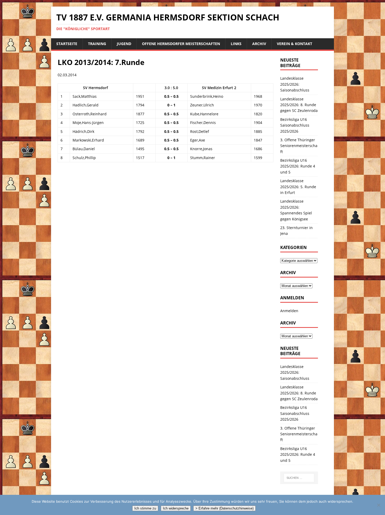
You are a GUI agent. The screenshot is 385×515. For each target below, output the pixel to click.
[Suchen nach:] (299, 477)
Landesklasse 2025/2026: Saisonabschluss (294, 84)
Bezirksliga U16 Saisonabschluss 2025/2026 (294, 125)
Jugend (124, 43)
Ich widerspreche (176, 508)
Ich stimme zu (145, 508)
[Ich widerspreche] (378, 505)
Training (97, 43)
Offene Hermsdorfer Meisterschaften (181, 43)
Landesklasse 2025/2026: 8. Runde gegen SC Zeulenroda (299, 104)
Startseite (66, 43)
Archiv (259, 43)
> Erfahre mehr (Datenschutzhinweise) (224, 508)
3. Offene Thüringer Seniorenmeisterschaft (298, 145)
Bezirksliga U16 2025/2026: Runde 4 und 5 (297, 166)
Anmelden (289, 310)
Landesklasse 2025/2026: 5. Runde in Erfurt (298, 186)
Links (236, 43)
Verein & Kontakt (294, 43)
